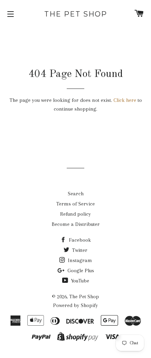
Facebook (79, 240)
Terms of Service (75, 204)
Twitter (79, 250)
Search (76, 193)
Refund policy (75, 214)
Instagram (79, 260)
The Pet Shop (75, 14)
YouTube (79, 281)
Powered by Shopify (75, 305)
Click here (124, 100)
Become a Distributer (76, 224)
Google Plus (80, 270)
